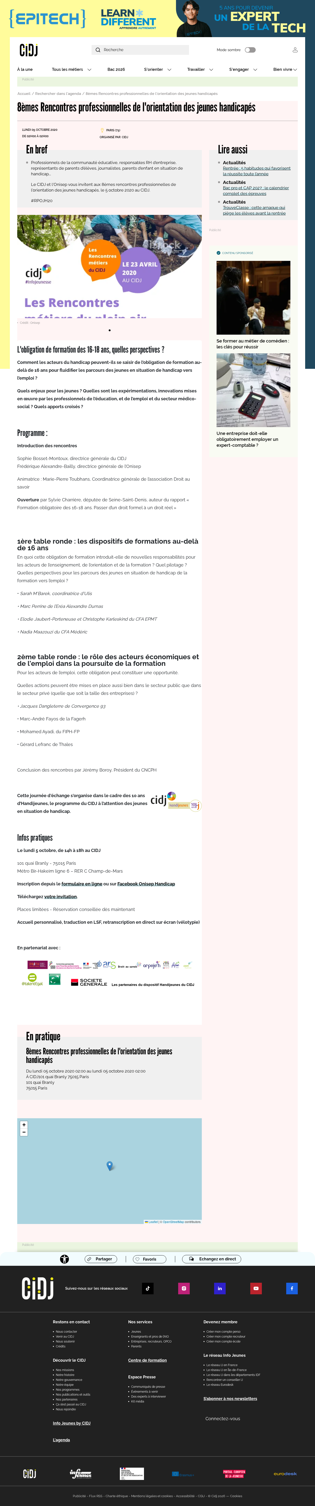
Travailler (196, 69)
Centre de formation (147, 1360)
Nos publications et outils (73, 1394)
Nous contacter (66, 1331)
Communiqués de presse (148, 1386)
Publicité (79, 1496)
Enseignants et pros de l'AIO (150, 1336)
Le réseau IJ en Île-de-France (226, 1370)
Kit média (137, 1401)
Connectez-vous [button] (222, 1418)
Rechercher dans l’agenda (58, 93)
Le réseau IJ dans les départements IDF (233, 1375)
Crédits (60, 1346)
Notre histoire (65, 1375)
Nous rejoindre (66, 1409)
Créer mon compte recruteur (225, 1336)
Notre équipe (65, 1385)
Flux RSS (95, 1496)
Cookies (236, 1496)
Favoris (149, 1259)
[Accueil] (40, 50)
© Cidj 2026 (216, 1496)
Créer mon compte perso (223, 1331)
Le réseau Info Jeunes (225, 1355)
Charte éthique (117, 1496)
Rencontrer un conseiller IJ (224, 1380)
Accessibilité (185, 1496)
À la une (25, 69)
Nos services (140, 1322)
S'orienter (153, 69)
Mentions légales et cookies (152, 1496)
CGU (201, 1496)
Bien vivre (282, 69)
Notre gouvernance (69, 1380)
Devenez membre (220, 1322)
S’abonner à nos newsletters (230, 1398)
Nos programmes (67, 1389)
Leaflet (153, 1222)
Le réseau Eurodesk (219, 1385)
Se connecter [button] (295, 49)
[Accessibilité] (64, 1259)
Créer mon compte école (223, 1341)
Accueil (24, 93)
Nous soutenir (65, 1341)
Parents (136, 1346)
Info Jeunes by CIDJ (72, 1423)
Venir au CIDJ (65, 1336)
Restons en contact (71, 1322)
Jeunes (136, 1331)
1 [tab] (109, 330)
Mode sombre (229, 50)
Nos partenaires (67, 1399)
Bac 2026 (116, 69)
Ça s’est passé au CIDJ (71, 1404)
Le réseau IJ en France (221, 1365)
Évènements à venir (144, 1391)
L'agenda (61, 1440)
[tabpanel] (109, 270)
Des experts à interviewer (148, 1396)
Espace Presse (142, 1377)
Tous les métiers (67, 69)
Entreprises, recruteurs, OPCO (151, 1341)
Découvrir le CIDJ (69, 1360)
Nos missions (65, 1370)
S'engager (239, 69)
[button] (110, 1166)
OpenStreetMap (173, 1222)
